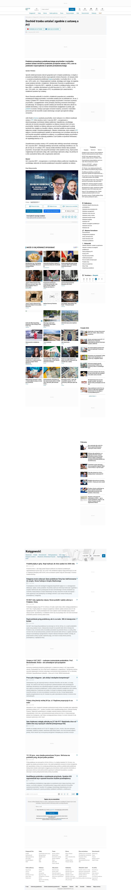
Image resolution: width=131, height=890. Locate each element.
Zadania (27, 875)
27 (92, 281)
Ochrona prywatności (36, 889)
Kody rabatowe (95, 875)
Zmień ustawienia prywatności (52, 889)
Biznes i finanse (69, 856)
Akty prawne (55, 870)
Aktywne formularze (91, 233)
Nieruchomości (85, 13)
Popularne (86, 152)
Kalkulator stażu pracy (70, 879)
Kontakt (82, 889)
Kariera (71, 889)
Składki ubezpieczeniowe (84, 875)
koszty (36, 118)
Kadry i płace (28, 879)
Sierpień (95, 278)
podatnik (28, 109)
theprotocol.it (95, 880)
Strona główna (29, 17)
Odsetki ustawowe (83, 879)
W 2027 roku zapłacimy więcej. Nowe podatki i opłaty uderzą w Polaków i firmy (92, 160)
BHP (40, 862)
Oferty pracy (94, 882)
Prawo (61, 13)
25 (86, 281)
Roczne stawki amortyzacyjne (89, 262)
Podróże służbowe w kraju (84, 872)
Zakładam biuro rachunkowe (85, 856)
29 (98, 281)
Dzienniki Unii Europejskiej (58, 877)
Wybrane (100, 152)
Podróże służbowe (83, 877)
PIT (32, 120)
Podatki (35, 557)
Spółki (67, 857)
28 (95, 281)
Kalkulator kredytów (87, 222)
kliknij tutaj (59, 822)
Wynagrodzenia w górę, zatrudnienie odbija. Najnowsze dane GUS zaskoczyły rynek (92, 191)
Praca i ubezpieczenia (70, 859)
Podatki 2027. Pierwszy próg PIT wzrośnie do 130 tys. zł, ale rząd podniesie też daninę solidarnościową (92, 187)
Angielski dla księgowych (63, 559)
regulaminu (52, 812)
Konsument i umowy (56, 859)
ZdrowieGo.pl (95, 872)
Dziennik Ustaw (55, 872)
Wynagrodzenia (42, 857)
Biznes (45, 13)
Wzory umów (95, 877)
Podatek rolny (85, 264)
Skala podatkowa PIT (87, 254)
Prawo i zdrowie (55, 866)
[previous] (59, 797)
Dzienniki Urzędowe (56, 875)
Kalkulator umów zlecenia (88, 216)
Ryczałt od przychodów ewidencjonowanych (88, 259)
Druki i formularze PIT (87, 239)
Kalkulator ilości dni (87, 228)
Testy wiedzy (41, 884)
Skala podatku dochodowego (85, 880)
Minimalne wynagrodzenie (84, 874)
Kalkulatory (87, 206)
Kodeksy (54, 880)
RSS (77, 889)
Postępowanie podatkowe (88, 237)
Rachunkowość (86, 235)
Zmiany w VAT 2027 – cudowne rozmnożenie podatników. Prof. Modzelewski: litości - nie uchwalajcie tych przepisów (92, 167)
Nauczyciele (41, 875)
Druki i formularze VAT (87, 241)
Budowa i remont (95, 861)
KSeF (100, 13)
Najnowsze (93, 152)
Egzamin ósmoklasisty (43, 882)
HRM (40, 864)
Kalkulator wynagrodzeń (88, 214)
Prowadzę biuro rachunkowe (85, 857)
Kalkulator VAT (86, 224)
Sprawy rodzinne (55, 856)
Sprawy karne (55, 857)
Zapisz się (51, 815)
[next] (77, 797)
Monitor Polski (55, 874)
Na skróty (94, 870)
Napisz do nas (53, 206)
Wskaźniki (87, 246)
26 (89, 281)
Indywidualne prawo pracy (44, 856)
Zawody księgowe (29, 862)
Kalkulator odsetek (69, 877)
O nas (27, 889)
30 (101, 281)
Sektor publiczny (53, 13)
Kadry (39, 13)
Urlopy (40, 861)
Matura (40, 880)
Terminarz (87, 278)
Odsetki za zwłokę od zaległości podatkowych (90, 251)
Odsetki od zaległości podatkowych (90, 226)
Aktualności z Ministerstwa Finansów (46, 559)
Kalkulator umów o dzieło (88, 218)
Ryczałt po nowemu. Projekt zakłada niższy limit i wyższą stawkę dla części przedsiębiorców (92, 199)
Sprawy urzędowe (56, 861)
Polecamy (84, 445)
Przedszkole (41, 872)
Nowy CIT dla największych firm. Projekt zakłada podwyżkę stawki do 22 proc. (91, 195)
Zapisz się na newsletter (71, 206)
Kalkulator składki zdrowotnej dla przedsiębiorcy (90, 209)
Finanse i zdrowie (69, 864)
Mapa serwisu (96, 889)
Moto (78, 13)
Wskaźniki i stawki (83, 870)
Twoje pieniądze (70, 13)
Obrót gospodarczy (52, 557)
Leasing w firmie (69, 862)
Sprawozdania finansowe (84, 862)
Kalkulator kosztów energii (88, 220)
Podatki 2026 (85, 331)
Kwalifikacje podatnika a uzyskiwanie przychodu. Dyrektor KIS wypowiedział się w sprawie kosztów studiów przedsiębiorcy (92, 175)
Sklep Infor (54, 864)
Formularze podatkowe (87, 243)
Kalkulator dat (85, 230)
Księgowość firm (30, 854)
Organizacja (28, 872)
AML (80, 864)
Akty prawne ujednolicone (57, 879)
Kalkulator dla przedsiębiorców (89, 212)
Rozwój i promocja (30, 877)
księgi (50, 79)
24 (83, 281)
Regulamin (64, 889)
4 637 (73, 796)
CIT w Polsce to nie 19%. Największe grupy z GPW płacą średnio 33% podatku (92, 179)
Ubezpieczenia (42, 859)
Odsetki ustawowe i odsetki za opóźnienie (92, 248)
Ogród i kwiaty (95, 862)
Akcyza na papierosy (87, 266)
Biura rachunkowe (83, 854)
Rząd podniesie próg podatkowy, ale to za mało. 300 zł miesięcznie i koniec (92, 163)
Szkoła (40, 874)
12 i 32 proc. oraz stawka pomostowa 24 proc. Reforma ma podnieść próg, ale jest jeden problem (92, 171)
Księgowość (32, 13)
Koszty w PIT (85, 256)
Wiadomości (42, 17)
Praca (53, 862)
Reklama (89, 889)
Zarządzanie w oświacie (44, 879)
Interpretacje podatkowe (88, 270)
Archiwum (94, 874)
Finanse (94, 859)
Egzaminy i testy (42, 877)
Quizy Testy (85, 268)
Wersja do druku (35, 206)
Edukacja (94, 13)
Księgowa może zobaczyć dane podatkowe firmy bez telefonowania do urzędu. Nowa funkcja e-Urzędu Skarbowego (92, 156)
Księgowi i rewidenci (31, 559)
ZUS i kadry (62, 557)
